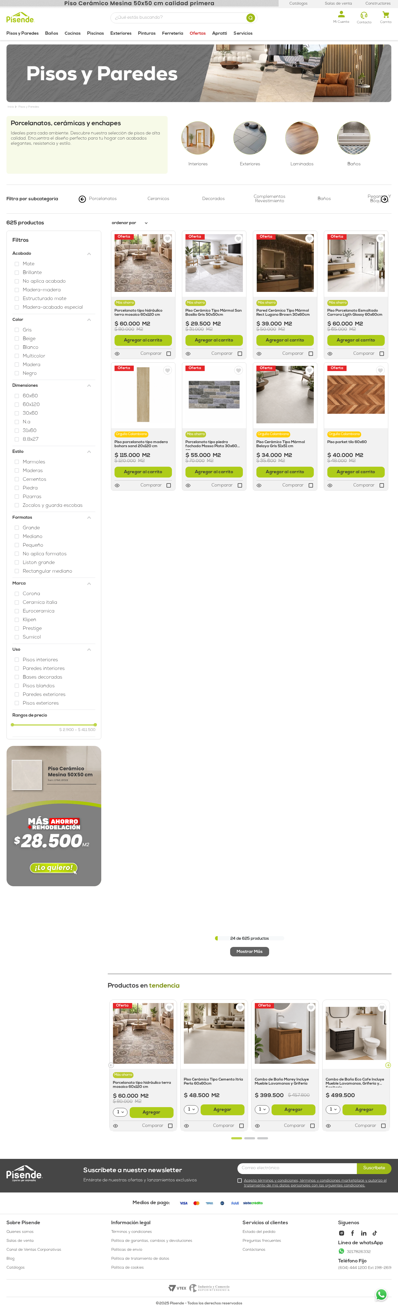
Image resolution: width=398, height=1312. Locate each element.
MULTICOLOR (34, 356)
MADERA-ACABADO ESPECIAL (53, 307)
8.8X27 (30, 439)
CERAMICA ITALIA (40, 603)
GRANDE (31, 528)
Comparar (152, 1126)
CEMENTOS (34, 480)
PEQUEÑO (33, 545)
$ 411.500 (85, 730)
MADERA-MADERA (42, 290)
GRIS (27, 330)
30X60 (30, 413)
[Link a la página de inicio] (10, 107)
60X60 (30, 396)
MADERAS (33, 471)
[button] (53, 253)
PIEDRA (30, 488)
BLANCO (30, 348)
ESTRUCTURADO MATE (44, 299)
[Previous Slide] (82, 199)
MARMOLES (34, 462)
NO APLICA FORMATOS (45, 554)
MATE (28, 264)
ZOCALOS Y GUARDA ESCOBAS (53, 506)
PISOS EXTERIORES (41, 703)
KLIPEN (29, 620)
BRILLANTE (32, 273)
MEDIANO (33, 537)
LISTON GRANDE (39, 563)
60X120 (31, 405)
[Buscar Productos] (251, 18)
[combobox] (183, 17)
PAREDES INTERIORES (44, 669)
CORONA (31, 594)
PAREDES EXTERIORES (44, 695)
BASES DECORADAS (42, 677)
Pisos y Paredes (28, 107)
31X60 (30, 431)
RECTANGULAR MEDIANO (47, 571)
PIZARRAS (32, 497)
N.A (26, 422)
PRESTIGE (32, 629)
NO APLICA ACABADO (44, 281)
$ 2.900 (66, 730)
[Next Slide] (384, 199)
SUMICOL (32, 637)
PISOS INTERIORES (40, 660)
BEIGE (29, 339)
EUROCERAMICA (38, 611)
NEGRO (30, 374)
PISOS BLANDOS (39, 686)
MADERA (31, 365)
